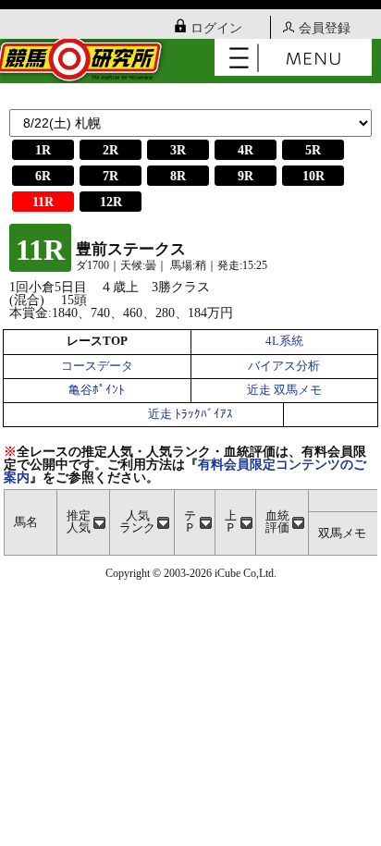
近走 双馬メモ (284, 390)
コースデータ (97, 366)
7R (110, 176)
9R (245, 176)
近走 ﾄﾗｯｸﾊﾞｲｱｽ (190, 414)
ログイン (216, 28)
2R (110, 150)
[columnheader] (83, 523)
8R (178, 176)
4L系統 (284, 341)
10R (313, 176)
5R (313, 150)
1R (43, 150)
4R (245, 150)
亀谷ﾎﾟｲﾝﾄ (96, 390)
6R (43, 176)
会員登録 (324, 28)
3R (178, 150)
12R (111, 202)
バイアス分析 (284, 366)
